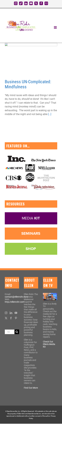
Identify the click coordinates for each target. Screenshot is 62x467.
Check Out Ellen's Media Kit (49, 344)
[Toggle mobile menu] (55, 27)
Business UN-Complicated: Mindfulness (28, 84)
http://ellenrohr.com (14, 302)
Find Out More (31, 387)
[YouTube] (16, 313)
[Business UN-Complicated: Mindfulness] (31, 59)
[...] (49, 114)
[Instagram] (6, 313)
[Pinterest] (16, 318)
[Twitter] (6, 318)
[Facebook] (11, 318)
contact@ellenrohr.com (16, 296)
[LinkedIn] (11, 313)
